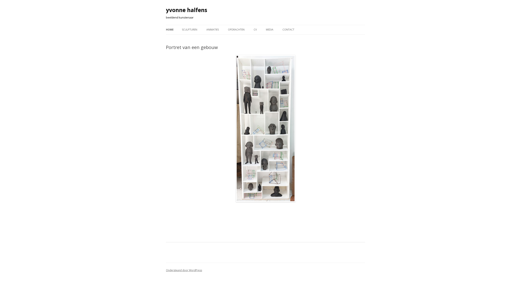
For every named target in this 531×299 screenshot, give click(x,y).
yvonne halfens (186, 10)
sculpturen (189, 29)
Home (170, 29)
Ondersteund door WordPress (184, 270)
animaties (212, 29)
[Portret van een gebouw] (265, 128)
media (269, 29)
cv (255, 29)
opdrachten (236, 29)
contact (288, 29)
